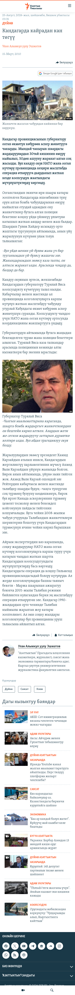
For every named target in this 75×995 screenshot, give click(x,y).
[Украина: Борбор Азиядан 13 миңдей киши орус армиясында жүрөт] (16, 840)
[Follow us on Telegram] (32, 946)
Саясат (34, 789)
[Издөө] (52, 990)
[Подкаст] (24, 955)
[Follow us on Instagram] (59, 946)
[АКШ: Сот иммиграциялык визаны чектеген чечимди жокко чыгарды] (16, 716)
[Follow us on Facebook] (6, 946)
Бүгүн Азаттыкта (41, 836)
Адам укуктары (40, 734)
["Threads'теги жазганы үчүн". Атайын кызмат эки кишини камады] (16, 887)
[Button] (64, 62)
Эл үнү (34, 712)
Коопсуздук (38, 905)
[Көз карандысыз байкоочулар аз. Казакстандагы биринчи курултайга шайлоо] (16, 793)
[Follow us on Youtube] (24, 946)
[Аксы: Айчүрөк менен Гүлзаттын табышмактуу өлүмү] (16, 738)
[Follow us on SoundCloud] (50, 946)
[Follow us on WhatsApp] (6, 955)
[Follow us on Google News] (41, 946)
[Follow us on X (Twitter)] (14, 946)
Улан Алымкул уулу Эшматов (21, 46)
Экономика (38, 814)
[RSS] (14, 955)
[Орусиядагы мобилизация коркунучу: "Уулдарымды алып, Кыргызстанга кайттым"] (16, 909)
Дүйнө (7, 23)
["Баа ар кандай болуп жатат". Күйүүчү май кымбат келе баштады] (16, 818)
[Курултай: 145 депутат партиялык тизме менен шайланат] (16, 861)
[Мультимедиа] (23, 990)
